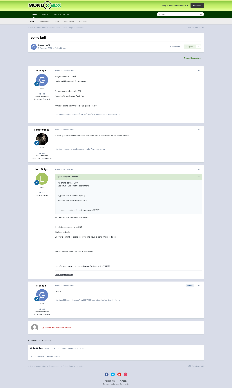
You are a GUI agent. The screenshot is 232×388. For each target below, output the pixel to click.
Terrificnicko (41, 129)
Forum (31, 21)
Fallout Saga (60, 48)
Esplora (33, 14)
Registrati (197, 5)
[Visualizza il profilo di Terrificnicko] (42, 139)
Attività (45, 14)
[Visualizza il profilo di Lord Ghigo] (42, 179)
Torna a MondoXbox (61, 14)
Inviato (65, 71)
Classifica (83, 21)
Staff (57, 21)
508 (43, 153)
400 (43, 94)
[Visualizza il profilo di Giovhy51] (34, 47)
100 (43, 193)
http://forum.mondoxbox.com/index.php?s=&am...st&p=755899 (82, 266)
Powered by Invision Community (116, 384)
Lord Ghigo (41, 169)
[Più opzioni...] (199, 70)
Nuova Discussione (192, 58)
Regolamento (44, 21)
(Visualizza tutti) (79, 348)
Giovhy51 (45, 45)
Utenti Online (69, 21)
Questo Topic (189, 14)
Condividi (175, 47)
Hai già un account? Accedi (174, 5)
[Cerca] (201, 14)
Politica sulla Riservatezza (116, 381)
